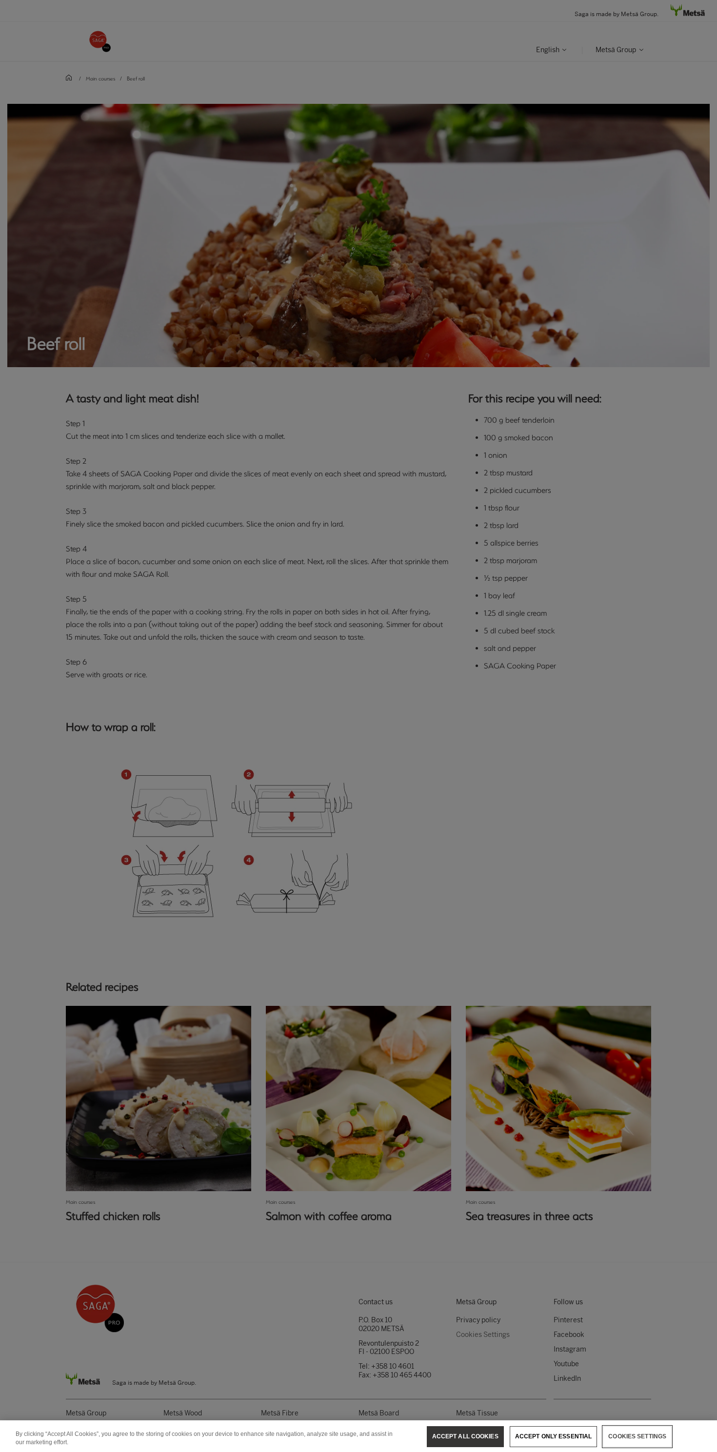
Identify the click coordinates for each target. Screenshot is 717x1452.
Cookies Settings (637, 1436)
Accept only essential (553, 1436)
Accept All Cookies (465, 1436)
